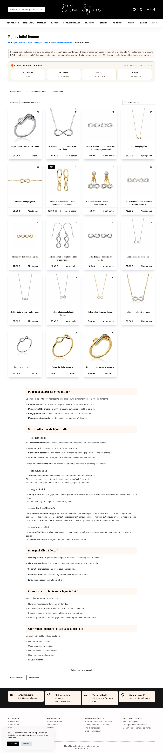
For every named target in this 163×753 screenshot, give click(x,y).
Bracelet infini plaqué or (25, 202)
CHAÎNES (143, 23)
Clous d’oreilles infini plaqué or (25, 257)
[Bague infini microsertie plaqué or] (100, 346)
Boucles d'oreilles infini (36, 91)
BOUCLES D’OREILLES (71, 23)
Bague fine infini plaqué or (63, 367)
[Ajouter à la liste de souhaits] (38, 112)
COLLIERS (103, 23)
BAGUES (54, 23)
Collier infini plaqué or (138, 146)
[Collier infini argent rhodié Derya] (25, 290)
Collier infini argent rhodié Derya (25, 312)
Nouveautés (13, 721)
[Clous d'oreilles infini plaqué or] (25, 235)
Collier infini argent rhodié (138, 257)
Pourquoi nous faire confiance (98, 721)
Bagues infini (15, 91)
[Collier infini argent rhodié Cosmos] (63, 290)
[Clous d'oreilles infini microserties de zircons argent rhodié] (100, 125)
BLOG (154, 23)
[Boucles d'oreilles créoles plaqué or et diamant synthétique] (63, 180)
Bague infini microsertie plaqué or (100, 367)
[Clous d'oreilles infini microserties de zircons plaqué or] (138, 180)
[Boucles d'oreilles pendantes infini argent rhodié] (63, 235)
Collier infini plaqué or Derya (138, 312)
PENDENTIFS (118, 23)
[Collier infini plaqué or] (138, 125)
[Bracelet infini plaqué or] (25, 180)
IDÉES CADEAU (28, 23)
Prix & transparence (94, 728)
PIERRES (131, 23)
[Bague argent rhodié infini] (25, 346)
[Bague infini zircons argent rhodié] (25, 125)
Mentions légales (130, 721)
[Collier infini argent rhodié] (138, 235)
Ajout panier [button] (71, 156)
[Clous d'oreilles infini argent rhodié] (100, 235)
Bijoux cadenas (16, 677)
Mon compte (52, 724)
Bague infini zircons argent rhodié (25, 146)
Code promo (13, 724)
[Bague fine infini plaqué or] (63, 346)
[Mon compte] (141, 9)
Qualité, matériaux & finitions (98, 724)
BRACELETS (89, 23)
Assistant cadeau (54, 721)
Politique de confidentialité (135, 724)
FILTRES (15, 102)
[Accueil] (9, 43)
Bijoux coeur (34, 677)
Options (33, 156)
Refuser (26, 744)
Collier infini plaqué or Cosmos (100, 312)
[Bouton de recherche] (42, 9)
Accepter (13, 744)
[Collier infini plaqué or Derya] (138, 290)
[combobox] (24, 9)
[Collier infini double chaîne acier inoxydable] (63, 125)
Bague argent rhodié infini (25, 367)
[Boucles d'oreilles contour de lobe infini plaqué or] (100, 180)
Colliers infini (57, 91)
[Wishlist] (134, 9)
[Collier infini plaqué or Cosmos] (100, 290)
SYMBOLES (41, 23)
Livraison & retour (93, 731)
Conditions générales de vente (137, 728)
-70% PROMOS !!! (12, 23)
